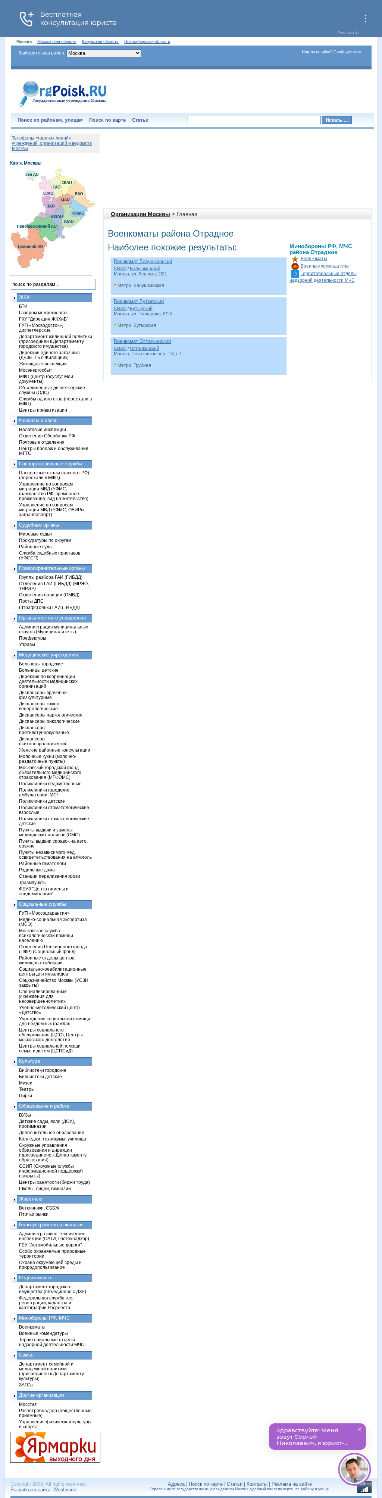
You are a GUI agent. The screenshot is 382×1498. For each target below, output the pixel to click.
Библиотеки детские (40, 1076)
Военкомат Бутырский (139, 301)
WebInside (64, 1489)
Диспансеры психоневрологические (43, 741)
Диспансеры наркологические (50, 714)
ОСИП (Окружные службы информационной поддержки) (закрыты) (51, 1171)
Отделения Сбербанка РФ (47, 435)
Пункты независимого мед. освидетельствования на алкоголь (55, 854)
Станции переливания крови (49, 876)
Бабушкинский (145, 268)
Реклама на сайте (292, 1484)
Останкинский (144, 348)
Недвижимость (36, 1277)
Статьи (140, 120)
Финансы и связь (38, 420)
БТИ (23, 306)
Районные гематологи (42, 863)
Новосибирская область (147, 41)
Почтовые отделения (42, 442)
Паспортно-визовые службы (50, 463)
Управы (27, 644)
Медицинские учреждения (48, 655)
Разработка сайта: (31, 1489)
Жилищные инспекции (43, 363)
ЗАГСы (26, 1384)
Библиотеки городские (42, 1070)
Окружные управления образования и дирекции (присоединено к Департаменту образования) (53, 1152)
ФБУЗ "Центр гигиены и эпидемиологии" (44, 891)
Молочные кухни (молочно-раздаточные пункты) (47, 759)
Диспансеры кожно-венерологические (40, 706)
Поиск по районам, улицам (50, 120)
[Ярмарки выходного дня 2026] (51, 1447)
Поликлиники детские (42, 801)
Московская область (56, 41)
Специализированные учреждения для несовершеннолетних (43, 996)
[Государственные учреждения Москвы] (63, 107)
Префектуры (32, 638)
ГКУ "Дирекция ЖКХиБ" (43, 318)
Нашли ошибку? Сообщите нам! (332, 52)
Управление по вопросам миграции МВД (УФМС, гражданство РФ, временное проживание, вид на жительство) (53, 491)
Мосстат (28, 1404)
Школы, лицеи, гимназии (45, 1188)
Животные (30, 1199)
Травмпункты (33, 882)
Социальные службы (42, 904)
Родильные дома (37, 869)
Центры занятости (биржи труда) (54, 1182)
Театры (27, 1089)
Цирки (25, 1095)
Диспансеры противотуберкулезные (44, 730)
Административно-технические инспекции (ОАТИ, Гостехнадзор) (54, 1236)
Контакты (257, 1484)
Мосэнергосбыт (35, 370)
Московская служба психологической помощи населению (46, 935)
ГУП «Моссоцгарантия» (44, 913)
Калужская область (100, 41)
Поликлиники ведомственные (50, 783)
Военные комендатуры (325, 266)
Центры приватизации (43, 410)
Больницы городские (41, 663)
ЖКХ (24, 297)
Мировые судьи (35, 533)
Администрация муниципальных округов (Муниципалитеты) (53, 629)
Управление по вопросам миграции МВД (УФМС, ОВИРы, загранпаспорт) (52, 509)
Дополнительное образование (51, 1132)
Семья (26, 1355)
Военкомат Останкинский (142, 341)
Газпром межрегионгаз (43, 312)
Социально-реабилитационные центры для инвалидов (53, 971)
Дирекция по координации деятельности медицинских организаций (48, 681)
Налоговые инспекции (42, 429)
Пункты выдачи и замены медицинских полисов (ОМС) (49, 832)
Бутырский (141, 308)
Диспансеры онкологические (49, 721)
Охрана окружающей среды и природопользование (50, 1265)
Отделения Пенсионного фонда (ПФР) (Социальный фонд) (53, 949)
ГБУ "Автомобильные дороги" (50, 1244)
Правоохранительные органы (52, 568)
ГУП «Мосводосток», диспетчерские (41, 328)
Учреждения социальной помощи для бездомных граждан (54, 1021)
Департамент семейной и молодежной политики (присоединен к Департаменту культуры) (51, 1371)
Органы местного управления (52, 618)
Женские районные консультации (54, 750)
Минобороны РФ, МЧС (44, 1318)
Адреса (176, 1484)
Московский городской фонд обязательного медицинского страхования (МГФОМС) (50, 772)
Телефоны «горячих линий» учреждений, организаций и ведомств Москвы (52, 143)
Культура (29, 1061)
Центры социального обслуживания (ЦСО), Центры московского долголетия (51, 1034)
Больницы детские (39, 670)
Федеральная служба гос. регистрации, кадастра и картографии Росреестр (46, 1302)
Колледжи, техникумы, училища (52, 1138)
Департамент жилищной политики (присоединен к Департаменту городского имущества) (55, 341)
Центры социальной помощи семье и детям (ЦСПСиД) (50, 1048)
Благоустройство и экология (51, 1224)
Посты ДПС (31, 601)
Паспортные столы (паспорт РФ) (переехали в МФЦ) (54, 475)
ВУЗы (25, 1114)
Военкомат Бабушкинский (143, 261)
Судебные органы (39, 525)
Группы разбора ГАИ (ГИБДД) (50, 577)
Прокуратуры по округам (45, 540)
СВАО (120, 268)
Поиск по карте (107, 120)
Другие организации (41, 1395)
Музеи (25, 1082)
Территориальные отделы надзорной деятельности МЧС (51, 1342)
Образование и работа (44, 1106)
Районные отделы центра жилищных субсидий (47, 960)
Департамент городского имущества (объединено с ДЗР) (52, 1289)
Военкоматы (314, 258)
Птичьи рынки (33, 1214)
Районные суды (36, 546)
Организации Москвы (140, 214)
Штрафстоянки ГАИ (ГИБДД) (49, 607)
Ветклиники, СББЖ (39, 1207)
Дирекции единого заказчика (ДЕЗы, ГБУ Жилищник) (49, 355)
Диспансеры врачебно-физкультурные (43, 695)
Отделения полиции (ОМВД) (49, 594)
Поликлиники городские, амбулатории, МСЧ (45, 792)
